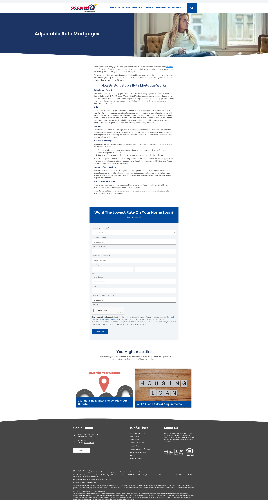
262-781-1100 (82, 441)
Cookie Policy (134, 440)
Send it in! (100, 331)
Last (136, 273)
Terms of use (134, 446)
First (93, 273)
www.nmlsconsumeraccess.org (101, 479)
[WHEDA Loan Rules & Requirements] (163, 389)
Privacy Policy (134, 436)
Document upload (135, 459)
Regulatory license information (140, 449)
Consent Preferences (136, 443)
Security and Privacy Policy (111, 319)
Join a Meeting (134, 462)
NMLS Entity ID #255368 (137, 452)
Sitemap (132, 455)
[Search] (191, 8)
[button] (81, 450)
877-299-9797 (89, 443)
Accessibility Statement (137, 433)
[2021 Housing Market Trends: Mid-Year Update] (104, 389)
